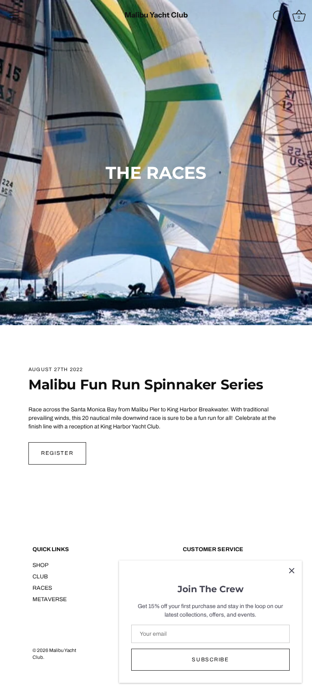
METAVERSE (49, 599)
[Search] (279, 17)
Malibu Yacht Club (156, 15)
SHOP (40, 565)
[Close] (292, 571)
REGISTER (57, 453)
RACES (42, 588)
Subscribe (210, 660)
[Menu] (14, 15)
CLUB (40, 577)
